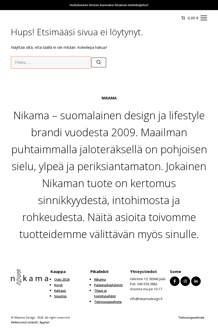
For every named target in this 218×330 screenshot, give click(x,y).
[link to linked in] (196, 281)
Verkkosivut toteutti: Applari (30, 322)
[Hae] (98, 63)
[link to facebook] (174, 281)
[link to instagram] (185, 281)
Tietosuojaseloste (191, 317)
